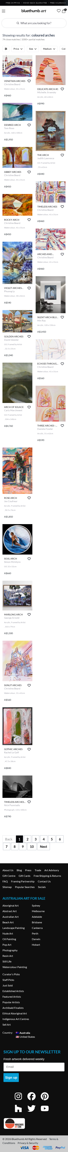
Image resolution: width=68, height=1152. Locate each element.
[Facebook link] (34, 1100)
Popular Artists (11, 1002)
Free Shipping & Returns (47, 875)
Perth (35, 933)
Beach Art (8, 922)
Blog (19, 870)
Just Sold (7, 985)
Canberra (37, 927)
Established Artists (13, 991)
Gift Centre (8, 875)
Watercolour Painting (14, 967)
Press (28, 870)
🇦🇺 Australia (23, 1032)
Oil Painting (9, 939)
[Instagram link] (20, 1100)
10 (32, 847)
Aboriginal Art (10, 905)
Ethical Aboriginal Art (14, 1013)
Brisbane (37, 922)
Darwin (36, 939)
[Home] (34, 10)
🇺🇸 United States (25, 1036)
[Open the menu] (3, 11)
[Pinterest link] (47, 1100)
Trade (38, 870)
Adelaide (37, 916)
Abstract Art (9, 911)
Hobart (36, 944)
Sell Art (6, 1024)
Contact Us (44, 881)
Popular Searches (25, 886)
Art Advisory (51, 870)
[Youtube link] (47, 1112)
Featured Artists (11, 996)
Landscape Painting (13, 927)
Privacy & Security (28, 1142)
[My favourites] (59, 10)
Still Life (6, 961)
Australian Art (10, 916)
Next (43, 847)
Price (16, 48)
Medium (47, 48)
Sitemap (7, 886)
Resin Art (7, 955)
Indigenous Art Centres (15, 1018)
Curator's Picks (11, 974)
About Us (7, 870)
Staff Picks (8, 979)
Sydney (36, 905)
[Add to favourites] (29, 81)
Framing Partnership (22, 881)
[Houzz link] (20, 1112)
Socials (42, 886)
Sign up (11, 1077)
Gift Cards (24, 875)
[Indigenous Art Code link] (34, 1123)
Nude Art (7, 933)
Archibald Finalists (13, 1007)
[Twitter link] (34, 1112)
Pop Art (6, 944)
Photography (9, 950)
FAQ (5, 881)
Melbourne (38, 911)
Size (31, 48)
